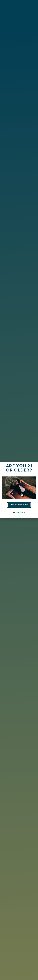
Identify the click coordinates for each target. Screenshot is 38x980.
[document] (19, 490)
